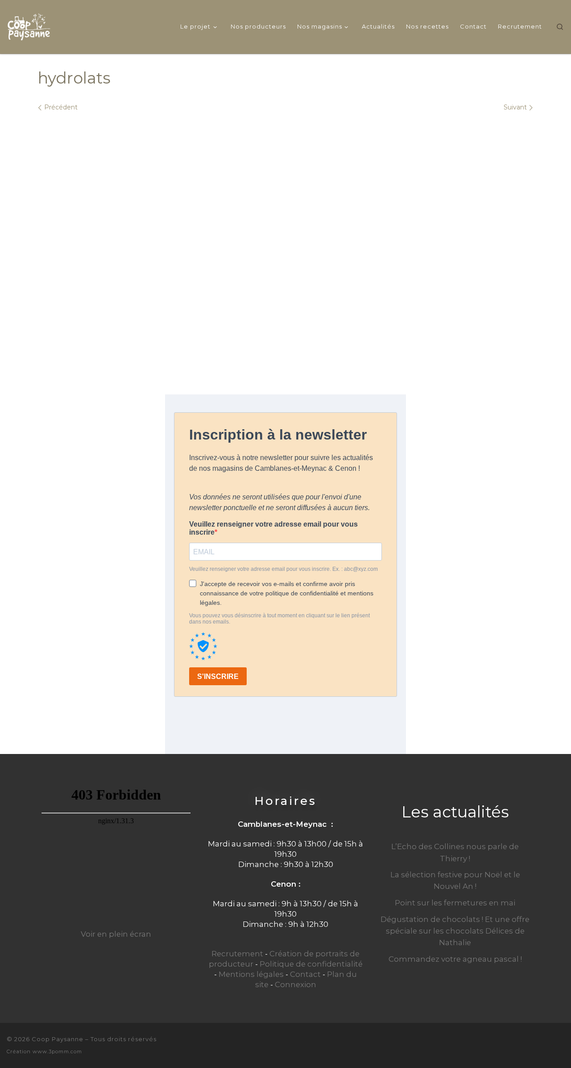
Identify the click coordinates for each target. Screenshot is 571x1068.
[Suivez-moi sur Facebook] (545, 1044)
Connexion (295, 984)
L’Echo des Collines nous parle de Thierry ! (455, 852)
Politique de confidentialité (311, 963)
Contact (305, 974)
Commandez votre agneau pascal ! (455, 959)
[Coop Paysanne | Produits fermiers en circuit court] (29, 25)
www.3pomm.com (57, 1051)
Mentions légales (251, 974)
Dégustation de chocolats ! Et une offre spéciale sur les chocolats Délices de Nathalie (455, 931)
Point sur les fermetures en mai (455, 902)
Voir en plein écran (116, 934)
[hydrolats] (285, 239)
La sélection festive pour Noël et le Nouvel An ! (455, 880)
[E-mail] (530, 1044)
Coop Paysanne (57, 1039)
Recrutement (237, 953)
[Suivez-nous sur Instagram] (560, 1044)
